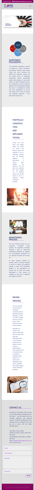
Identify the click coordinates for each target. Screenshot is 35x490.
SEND (28, 475)
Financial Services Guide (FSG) (22, 487)
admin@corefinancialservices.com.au (22, 441)
